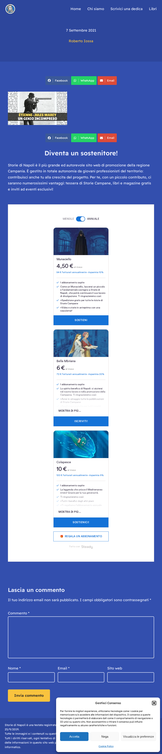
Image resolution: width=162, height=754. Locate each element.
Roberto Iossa (81, 41)
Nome (14, 668)
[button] (154, 703)
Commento (18, 613)
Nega (104, 736)
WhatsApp (87, 80)
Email (110, 80)
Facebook (61, 80)
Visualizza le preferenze (138, 736)
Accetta (74, 736)
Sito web (114, 668)
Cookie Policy (106, 746)
